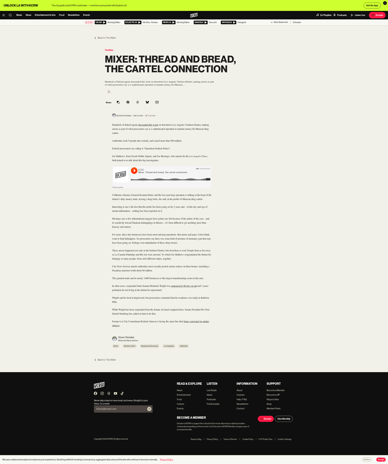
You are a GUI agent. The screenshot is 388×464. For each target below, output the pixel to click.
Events (86, 15)
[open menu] (4, 15)
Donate (379, 15)
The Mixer (109, 50)
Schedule (297, 22)
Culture (180, 404)
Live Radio (212, 390)
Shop (269, 404)
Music (19, 15)
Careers (240, 395)
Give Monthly (284, 418)
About (239, 390)
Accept (381, 459)
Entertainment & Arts (45, 15)
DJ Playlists (325, 15)
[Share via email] (157, 102)
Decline (367, 459)
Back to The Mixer (107, 37)
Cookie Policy (246, 439)
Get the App (372, 5)
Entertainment (184, 395)
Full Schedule (213, 404)
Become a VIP (273, 395)
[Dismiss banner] (385, 3)
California (183, 346)
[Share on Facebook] (127, 102)
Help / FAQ (242, 399)
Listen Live (360, 15)
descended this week (148, 124)
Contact (241, 408)
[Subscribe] (149, 409)
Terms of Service (229, 439)
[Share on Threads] (137, 102)
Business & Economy (149, 346)
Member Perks (273, 408)
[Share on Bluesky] (147, 102)
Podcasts (342, 15)
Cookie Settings (285, 439)
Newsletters (74, 15)
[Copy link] (118, 102)
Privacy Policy (211, 439)
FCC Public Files (264, 439)
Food (61, 15)
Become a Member (276, 390)
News (28, 15)
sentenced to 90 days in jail (184, 285)
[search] (11, 15)
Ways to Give (273, 399)
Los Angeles (169, 346)
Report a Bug (196, 439)
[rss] (109, 92)
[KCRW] (99, 388)
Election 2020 (129, 346)
